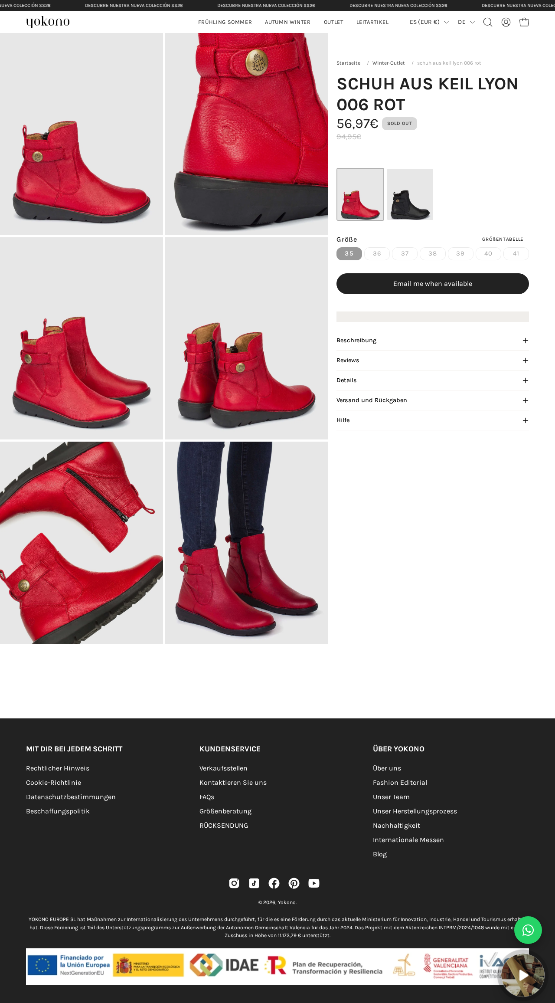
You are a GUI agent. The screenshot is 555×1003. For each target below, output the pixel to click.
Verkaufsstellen (223, 768)
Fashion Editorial (400, 782)
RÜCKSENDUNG (223, 825)
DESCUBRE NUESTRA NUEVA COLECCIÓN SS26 (134, 5)
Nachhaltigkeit (396, 825)
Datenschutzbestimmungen (71, 797)
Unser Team (391, 797)
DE (462, 22)
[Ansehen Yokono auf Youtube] (313, 883)
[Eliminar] (542, 948)
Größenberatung (225, 811)
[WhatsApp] (528, 930)
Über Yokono (398, 748)
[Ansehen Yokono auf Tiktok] (254, 883)
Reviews (347, 360)
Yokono (287, 902)
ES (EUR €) (425, 22)
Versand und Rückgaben (371, 400)
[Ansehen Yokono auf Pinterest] (293, 883)
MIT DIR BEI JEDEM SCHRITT (74, 748)
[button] (287, 22)
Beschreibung (356, 340)
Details (346, 380)
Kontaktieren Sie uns (233, 782)
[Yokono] (52, 23)
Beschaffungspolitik (58, 811)
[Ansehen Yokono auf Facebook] (274, 883)
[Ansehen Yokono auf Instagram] (234, 883)
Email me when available (432, 283)
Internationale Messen (408, 840)
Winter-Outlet (388, 63)
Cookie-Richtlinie (53, 782)
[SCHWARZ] (410, 194)
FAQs (206, 797)
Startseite (348, 63)
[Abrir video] (522, 975)
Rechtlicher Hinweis (57, 768)
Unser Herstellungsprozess (415, 811)
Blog (380, 854)
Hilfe (342, 420)
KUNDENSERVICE (230, 748)
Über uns (387, 768)
